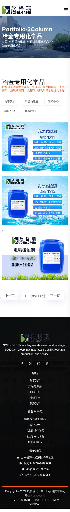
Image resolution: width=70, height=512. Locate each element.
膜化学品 (35, 424)
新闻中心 (35, 392)
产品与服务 (18, 41)
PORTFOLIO (42, 500)
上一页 (10, 296)
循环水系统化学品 (35, 419)
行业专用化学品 (39, 41)
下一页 (55, 296)
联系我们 (35, 403)
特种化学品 (35, 442)
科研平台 (35, 397)
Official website (36, 495)
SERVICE (26, 500)
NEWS (56, 500)
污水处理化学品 (35, 430)
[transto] (16, 9)
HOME (13, 500)
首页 (4, 41)
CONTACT (35, 503)
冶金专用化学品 (11, 45)
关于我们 (35, 380)
